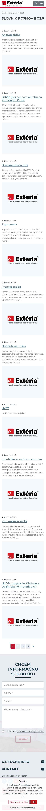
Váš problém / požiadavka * (18, 709)
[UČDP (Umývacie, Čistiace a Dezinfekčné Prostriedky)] (23, 622)
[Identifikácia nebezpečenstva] (23, 495)
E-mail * (8, 701)
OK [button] (33, 802)
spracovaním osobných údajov (30, 731)
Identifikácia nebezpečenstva (22, 459)
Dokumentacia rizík (15, 165)
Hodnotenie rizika (14, 346)
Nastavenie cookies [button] (19, 802)
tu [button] (34, 807)
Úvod (4, 13)
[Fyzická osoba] (23, 320)
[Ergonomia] (23, 260)
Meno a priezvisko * (14, 684)
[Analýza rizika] (23, 70)
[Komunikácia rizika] (23, 557)
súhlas (26, 785)
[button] (36, 3)
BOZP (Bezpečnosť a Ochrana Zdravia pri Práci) (22, 98)
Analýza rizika (11, 34)
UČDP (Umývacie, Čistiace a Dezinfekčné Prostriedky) (20, 585)
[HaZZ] (23, 432)
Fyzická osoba (11, 286)
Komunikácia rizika (14, 521)
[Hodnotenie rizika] (23, 382)
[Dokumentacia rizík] (23, 198)
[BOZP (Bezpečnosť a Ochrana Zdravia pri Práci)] (23, 139)
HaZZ (5, 408)
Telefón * (8, 693)
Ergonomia (9, 224)
